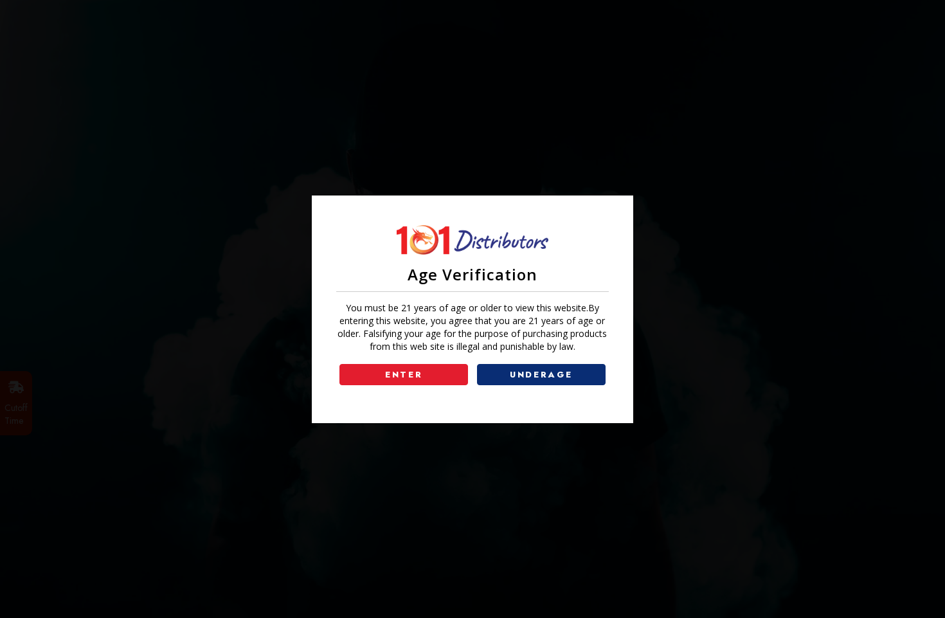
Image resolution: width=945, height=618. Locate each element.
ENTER (404, 374)
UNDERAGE (541, 374)
